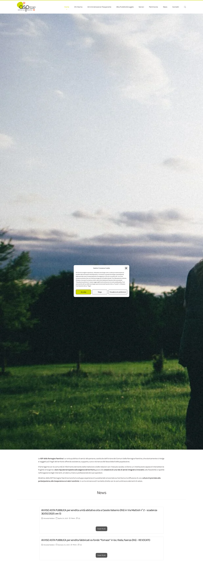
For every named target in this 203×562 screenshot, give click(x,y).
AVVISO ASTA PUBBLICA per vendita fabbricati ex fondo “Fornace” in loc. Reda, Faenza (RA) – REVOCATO (95, 540)
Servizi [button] (141, 7)
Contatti (175, 7)
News (165, 7)
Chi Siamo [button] (78, 7)
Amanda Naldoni (49, 518)
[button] (126, 268)
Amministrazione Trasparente (99, 7)
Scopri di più (101, 529)
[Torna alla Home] (26, 7)
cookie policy (118, 282)
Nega (100, 292)
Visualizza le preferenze (118, 292)
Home (66, 7)
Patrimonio (153, 7)
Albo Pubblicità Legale (125, 7)
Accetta (83, 292)
